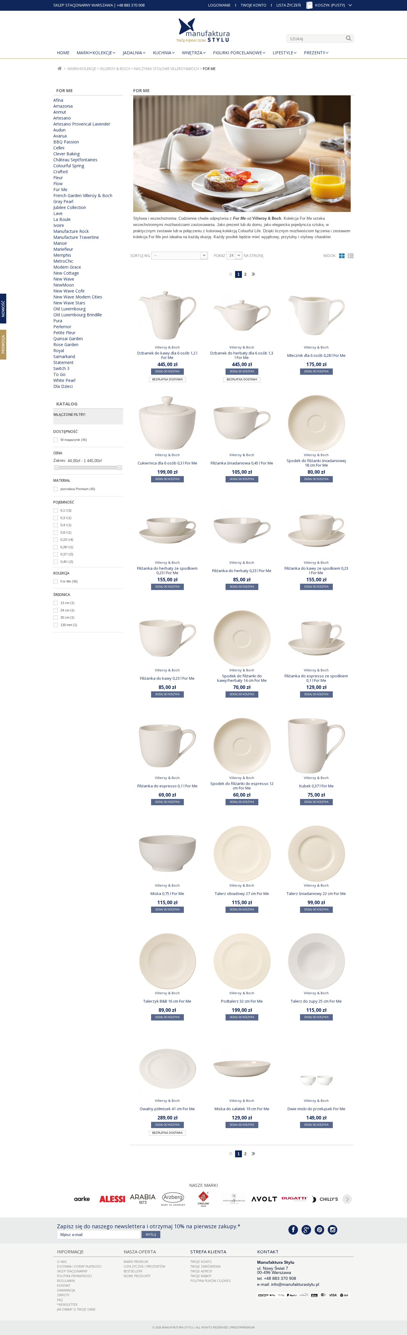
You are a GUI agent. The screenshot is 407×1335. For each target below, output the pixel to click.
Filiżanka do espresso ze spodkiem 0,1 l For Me (316, 678)
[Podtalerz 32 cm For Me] (242, 961)
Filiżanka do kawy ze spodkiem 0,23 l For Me (316, 570)
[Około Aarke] (82, 1199)
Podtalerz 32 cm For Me (242, 1001)
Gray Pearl (63, 201)
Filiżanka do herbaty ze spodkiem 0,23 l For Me (167, 570)
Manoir (60, 243)
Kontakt (63, 1285)
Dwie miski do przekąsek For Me (316, 1108)
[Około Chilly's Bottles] (325, 1199)
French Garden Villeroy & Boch (82, 195)
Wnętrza (192, 52)
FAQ (60, 1300)
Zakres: (59, 460)
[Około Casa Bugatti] (294, 1199)
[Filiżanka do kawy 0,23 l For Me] (167, 638)
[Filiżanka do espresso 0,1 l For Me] (167, 746)
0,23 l (66, 539)
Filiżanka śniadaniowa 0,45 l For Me (242, 463)
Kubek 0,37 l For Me (316, 786)
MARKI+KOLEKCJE (94, 52)
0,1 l (66, 510)
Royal (58, 351)
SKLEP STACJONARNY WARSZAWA (83, 5)
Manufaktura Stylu (177, 1327)
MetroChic (63, 261)
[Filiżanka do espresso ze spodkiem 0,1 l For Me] (316, 638)
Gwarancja (66, 1290)
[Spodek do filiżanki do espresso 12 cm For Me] (242, 746)
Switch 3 (61, 368)
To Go (59, 374)
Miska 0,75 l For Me (167, 893)
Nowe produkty (137, 1276)
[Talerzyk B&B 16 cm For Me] (167, 961)
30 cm (67, 617)
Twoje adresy (201, 1271)
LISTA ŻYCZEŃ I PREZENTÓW (144, 1266)
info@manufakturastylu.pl (295, 1284)
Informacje (70, 1252)
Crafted (60, 172)
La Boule (62, 219)
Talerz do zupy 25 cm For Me (316, 1001)
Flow (58, 184)
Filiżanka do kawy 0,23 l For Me (167, 678)
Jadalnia (132, 52)
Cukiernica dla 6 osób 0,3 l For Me (167, 463)
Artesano (62, 118)
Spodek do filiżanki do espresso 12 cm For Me (242, 785)
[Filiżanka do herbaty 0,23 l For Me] (242, 530)
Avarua (60, 136)
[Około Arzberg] (173, 1199)
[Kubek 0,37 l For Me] (316, 746)
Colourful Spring (68, 166)
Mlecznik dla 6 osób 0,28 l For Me (316, 355)
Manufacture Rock (71, 231)
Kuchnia (162, 52)
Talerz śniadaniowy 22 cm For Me (316, 893)
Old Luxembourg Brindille (77, 315)
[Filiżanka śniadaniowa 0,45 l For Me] (242, 423)
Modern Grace (67, 267)
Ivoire (58, 225)
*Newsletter (67, 1305)
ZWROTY (63, 1295)
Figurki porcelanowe (237, 52)
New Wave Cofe (69, 291)
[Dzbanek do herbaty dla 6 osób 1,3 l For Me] (242, 315)
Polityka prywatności (74, 1276)
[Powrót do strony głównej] (60, 68)
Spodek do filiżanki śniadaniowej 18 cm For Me (316, 462)
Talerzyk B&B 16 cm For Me (167, 1001)
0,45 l (66, 561)
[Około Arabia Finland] (143, 1199)
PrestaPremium (243, 1327)
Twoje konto (201, 1262)
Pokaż (219, 256)
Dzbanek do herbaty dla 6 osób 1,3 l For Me (241, 355)
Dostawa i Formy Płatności (79, 1266)
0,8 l (66, 532)
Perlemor (62, 327)
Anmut (59, 112)
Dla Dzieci (63, 386)
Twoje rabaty (200, 1276)
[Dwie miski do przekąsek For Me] (316, 1069)
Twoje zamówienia (205, 1266)
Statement (63, 362)
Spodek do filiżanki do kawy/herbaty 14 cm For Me (242, 678)
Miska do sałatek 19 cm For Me (242, 1108)
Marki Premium (136, 1262)
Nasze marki (203, 1185)
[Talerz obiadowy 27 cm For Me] (242, 853)
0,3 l (66, 518)
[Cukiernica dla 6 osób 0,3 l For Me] (167, 423)
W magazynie (73, 440)
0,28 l (66, 547)
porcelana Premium (77, 489)
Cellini (58, 148)
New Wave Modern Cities (77, 297)
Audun (59, 130)
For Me (60, 190)
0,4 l (66, 525)
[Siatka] (342, 256)
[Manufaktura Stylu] (203, 31)
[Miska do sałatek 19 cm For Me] (242, 1069)
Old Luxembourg (69, 309)
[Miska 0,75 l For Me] (167, 853)
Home (63, 52)
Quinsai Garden (68, 339)
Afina (58, 100)
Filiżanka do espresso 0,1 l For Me (167, 786)
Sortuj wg (140, 256)
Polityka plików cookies (210, 1281)
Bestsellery (133, 1271)
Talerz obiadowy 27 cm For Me (242, 893)
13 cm (67, 603)
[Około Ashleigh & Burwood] (234, 1199)
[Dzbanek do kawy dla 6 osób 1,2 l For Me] (167, 315)
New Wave (63, 279)
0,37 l (66, 554)
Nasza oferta (140, 1252)
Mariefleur (63, 249)
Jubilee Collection (69, 207)
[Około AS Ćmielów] (203, 1199)
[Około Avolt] (264, 1199)
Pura (57, 321)
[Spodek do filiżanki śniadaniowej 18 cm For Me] (316, 423)
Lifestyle (283, 52)
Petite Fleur (64, 333)
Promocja (3, 344)
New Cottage (66, 273)
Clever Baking (66, 154)
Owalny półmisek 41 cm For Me (167, 1108)
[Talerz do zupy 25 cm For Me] (316, 961)
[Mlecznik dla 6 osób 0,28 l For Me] (316, 315)
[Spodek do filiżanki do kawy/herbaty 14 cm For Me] (242, 638)
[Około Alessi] (112, 1199)
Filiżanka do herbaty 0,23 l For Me (241, 570)
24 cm (67, 610)
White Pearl (64, 380)
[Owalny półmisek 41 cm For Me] (167, 1069)
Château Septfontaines (75, 160)
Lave (58, 213)
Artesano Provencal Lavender (81, 124)
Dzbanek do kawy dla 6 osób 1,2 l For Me (167, 355)
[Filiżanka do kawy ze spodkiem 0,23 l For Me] (316, 530)
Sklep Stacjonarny (72, 1271)
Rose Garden (65, 345)
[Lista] (351, 256)
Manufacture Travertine (76, 237)
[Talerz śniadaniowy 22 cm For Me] (316, 853)
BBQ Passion (66, 142)
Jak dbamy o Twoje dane (76, 1309)
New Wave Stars (69, 303)
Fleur (58, 178)
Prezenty (314, 52)
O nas (61, 1262)
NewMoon (63, 285)
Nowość (3, 309)
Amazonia (63, 106)
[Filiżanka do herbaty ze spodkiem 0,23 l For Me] (167, 530)
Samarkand (64, 356)
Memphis (62, 255)
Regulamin (66, 1281)
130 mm (68, 625)
